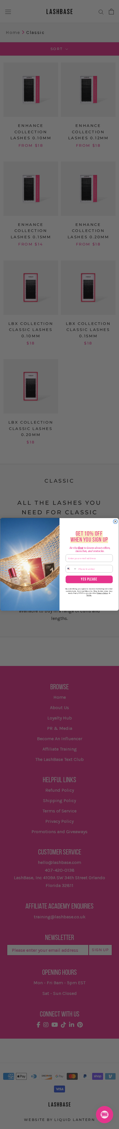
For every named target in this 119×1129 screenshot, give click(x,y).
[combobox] (71, 568)
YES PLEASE (89, 579)
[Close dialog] (115, 521)
